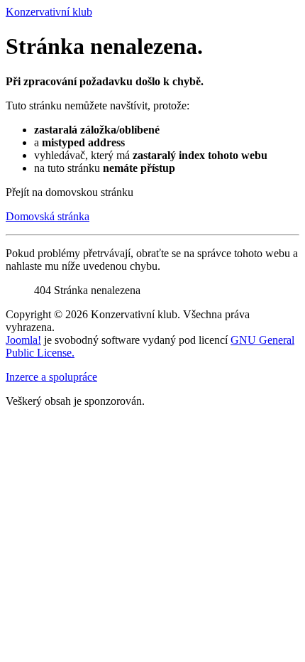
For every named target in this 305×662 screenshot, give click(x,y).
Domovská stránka (47, 216)
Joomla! (23, 340)
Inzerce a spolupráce (51, 377)
